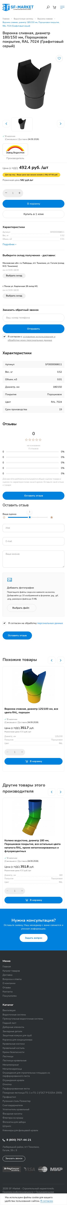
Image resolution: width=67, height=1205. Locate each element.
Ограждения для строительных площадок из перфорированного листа (26, 1074)
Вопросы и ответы (12, 979)
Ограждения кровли (13, 1080)
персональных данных (50, 623)
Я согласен (46, 1201)
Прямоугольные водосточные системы (23, 1018)
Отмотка (7, 1084)
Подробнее (9, 244)
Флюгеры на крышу (13, 1117)
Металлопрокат (11, 1064)
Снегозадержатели (13, 1105)
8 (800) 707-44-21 (18, 1140)
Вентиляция (9, 1010)
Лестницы (8, 1056)
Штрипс (7, 1126)
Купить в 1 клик (34, 214)
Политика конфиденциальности (18, 1192)
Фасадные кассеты (12, 1113)
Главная (6, 19)
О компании (9, 983)
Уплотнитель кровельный (16, 1109)
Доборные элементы (13, 1027)
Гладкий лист (9, 1023)
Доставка (7, 975)
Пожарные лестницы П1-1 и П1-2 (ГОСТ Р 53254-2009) (32, 1092)
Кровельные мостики (14, 1043)
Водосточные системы (23, 19)
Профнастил (9, 1097)
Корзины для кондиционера (17, 1039)
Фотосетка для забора (14, 1122)
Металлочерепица (12, 1068)
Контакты (8, 991)
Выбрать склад (14, 275)
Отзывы (7, 987)
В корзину (33, 204)
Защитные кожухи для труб (17, 1035)
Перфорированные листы (16, 1088)
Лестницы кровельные (14, 1060)
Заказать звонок (14, 1158)
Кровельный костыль (14, 1048)
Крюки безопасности (13, 1052)
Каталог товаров (11, 970)
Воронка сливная (45, 19)
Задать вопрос (33, 938)
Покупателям (10, 996)
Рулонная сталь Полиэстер (17, 1101)
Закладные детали (12, 1031)
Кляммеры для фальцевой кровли (20, 1130)
